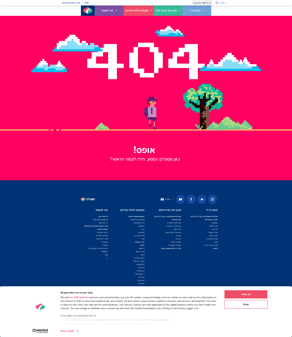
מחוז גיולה (140, 280)
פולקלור (105, 245)
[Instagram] (212, 199)
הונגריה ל (195, 10)
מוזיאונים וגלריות (102, 236)
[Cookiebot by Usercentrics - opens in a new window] (40, 331)
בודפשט (141, 248)
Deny (246, 304)
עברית (222, 3)
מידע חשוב (177, 229)
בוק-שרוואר (140, 271)
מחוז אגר (141, 268)
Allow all (245, 294)
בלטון (142, 255)
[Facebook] (191, 199)
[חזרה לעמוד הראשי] (88, 10)
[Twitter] (201, 199)
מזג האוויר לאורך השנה (173, 232)
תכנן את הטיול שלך (166, 10)
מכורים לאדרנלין (212, 239)
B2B (87, 3)
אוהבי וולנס (214, 236)
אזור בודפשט (140, 252)
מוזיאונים (141, 232)
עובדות (178, 236)
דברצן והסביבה (139, 258)
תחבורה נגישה (176, 242)
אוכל (106, 255)
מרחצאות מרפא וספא (100, 220)
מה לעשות (107, 10)
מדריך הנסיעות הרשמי (71, 3)
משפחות (215, 223)
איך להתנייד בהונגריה (173, 226)
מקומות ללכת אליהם (136, 10)
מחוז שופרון (140, 264)
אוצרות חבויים (139, 236)
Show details (67, 331)
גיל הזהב (215, 229)
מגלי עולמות (213, 226)
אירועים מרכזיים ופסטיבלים (98, 248)
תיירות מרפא (103, 223)
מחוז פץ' (141, 284)
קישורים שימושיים (175, 245)
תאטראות (104, 242)
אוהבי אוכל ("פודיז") (211, 245)
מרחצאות (141, 226)
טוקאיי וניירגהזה (138, 261)
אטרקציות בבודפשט (137, 220)
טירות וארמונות (102, 232)
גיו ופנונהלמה (139, 274)
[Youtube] (180, 199)
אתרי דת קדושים (102, 239)
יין (107, 258)
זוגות (216, 242)
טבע (142, 229)
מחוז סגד (141, 277)
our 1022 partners (79, 297)
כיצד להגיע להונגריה (174, 223)
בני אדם (178, 239)
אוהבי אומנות (213, 232)
